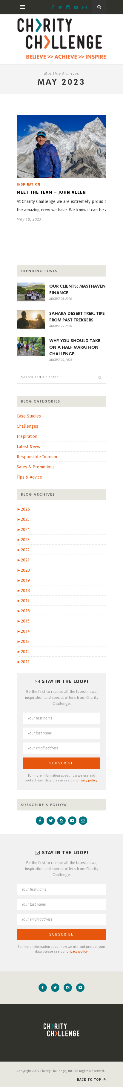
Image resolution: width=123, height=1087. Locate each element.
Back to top (89, 1080)
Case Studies (29, 416)
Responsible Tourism (37, 456)
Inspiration (28, 184)
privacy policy (86, 780)
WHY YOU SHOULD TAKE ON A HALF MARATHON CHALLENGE (74, 347)
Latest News (28, 446)
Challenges (27, 426)
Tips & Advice (29, 477)
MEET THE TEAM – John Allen (51, 192)
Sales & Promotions (36, 467)
